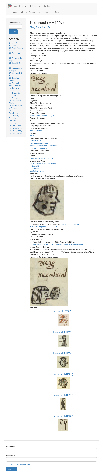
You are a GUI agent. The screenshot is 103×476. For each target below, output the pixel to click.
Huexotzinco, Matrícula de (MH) (42, 115)
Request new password (20, 464)
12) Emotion (13, 98)
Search (13, 31)
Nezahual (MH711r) (63, 394)
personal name (36, 130)
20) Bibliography (15, 133)
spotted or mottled (37, 171)
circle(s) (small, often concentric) (43, 163)
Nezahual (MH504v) (63, 353)
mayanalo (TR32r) (63, 311)
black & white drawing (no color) (42, 158)
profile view (34, 168)
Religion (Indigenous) (38, 148)
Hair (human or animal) (39, 143)
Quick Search (14, 22)
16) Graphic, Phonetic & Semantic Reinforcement (14, 119)
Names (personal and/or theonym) (43, 145)
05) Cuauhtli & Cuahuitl (14, 64)
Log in (12, 469)
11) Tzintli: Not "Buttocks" (14, 94)
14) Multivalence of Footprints (15, 106)
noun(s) (33, 135)
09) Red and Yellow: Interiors (15, 84)
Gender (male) (36, 140)
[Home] (11, 6)
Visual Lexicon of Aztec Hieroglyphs (32, 5)
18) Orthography (15, 128)
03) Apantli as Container (14, 54)
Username (11, 446)
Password (11, 455)
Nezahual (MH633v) (63, 332)
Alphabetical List (44, 12)
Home (14, 12)
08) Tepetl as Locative (14, 79)
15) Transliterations (15, 111)
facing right (34, 166)
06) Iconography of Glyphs (15, 69)
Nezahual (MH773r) (63, 416)
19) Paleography (15, 130)
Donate (58, 12)
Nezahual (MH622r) (63, 374)
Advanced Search (28, 12)
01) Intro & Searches (13, 44)
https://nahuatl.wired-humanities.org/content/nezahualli (54, 225)
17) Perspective (15, 125)
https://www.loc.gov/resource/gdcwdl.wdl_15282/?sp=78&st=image (56, 244)
